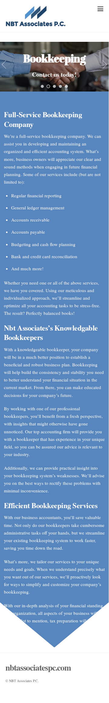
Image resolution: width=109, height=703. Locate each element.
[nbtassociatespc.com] (35, 24)
